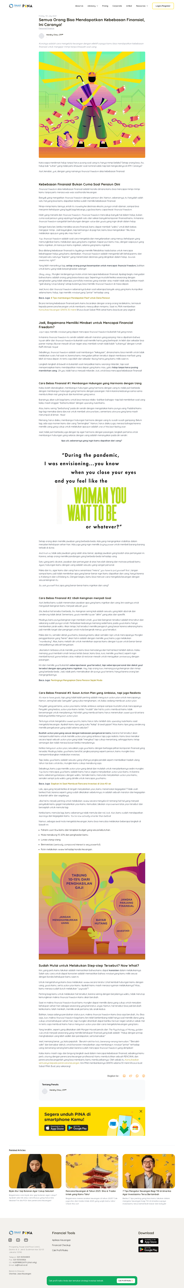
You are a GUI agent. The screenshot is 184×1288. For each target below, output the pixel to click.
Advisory (92, 6)
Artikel (129, 6)
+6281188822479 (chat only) (24, 1262)
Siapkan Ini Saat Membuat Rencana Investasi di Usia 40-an (81, 783)
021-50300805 (23, 1257)
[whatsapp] (137, 1076)
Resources (140, 6)
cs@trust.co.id (21, 1265)
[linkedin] (124, 1076)
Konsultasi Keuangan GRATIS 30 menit (57, 309)
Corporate (117, 6)
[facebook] (143, 1076)
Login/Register (163, 6)
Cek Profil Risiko (60, 1250)
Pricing (105, 6)
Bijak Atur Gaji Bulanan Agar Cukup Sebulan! (31, 1191)
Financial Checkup (61, 1245)
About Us (79, 6)
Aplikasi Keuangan (61, 1240)
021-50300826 (19, 1260)
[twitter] (130, 1076)
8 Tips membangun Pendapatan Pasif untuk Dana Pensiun (80, 298)
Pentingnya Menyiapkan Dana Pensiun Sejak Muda (76, 680)
